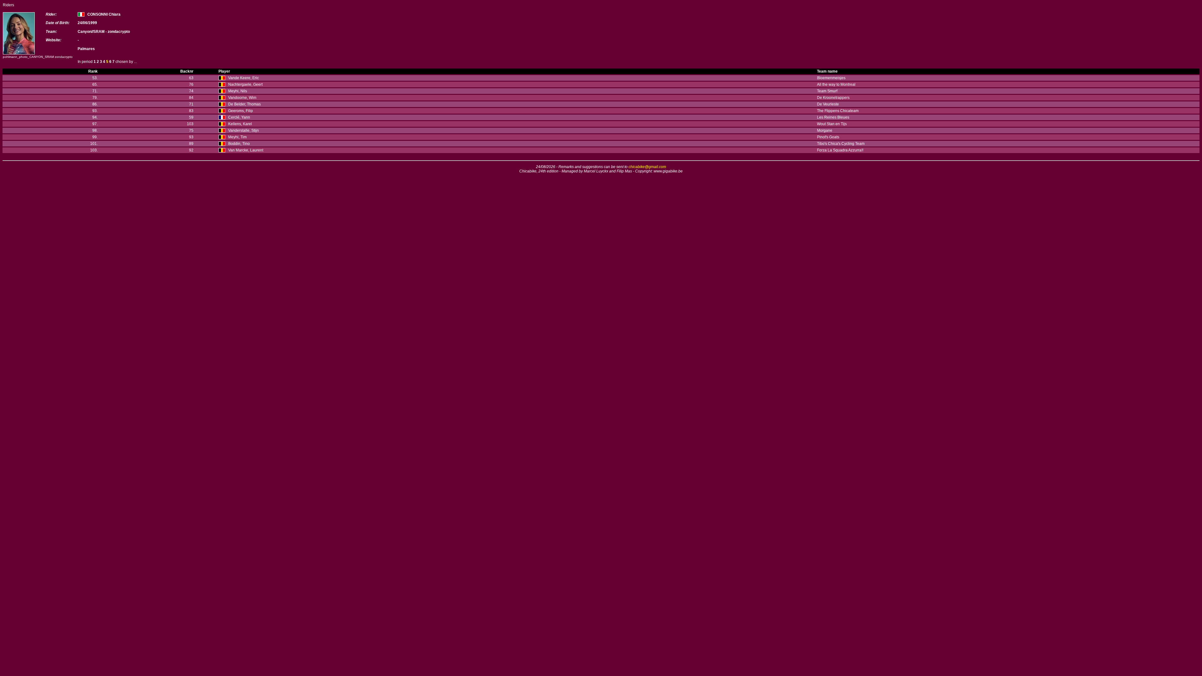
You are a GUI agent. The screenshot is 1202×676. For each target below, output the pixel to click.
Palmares (86, 49)
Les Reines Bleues (833, 117)
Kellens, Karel (240, 124)
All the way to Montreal (836, 84)
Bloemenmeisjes (831, 78)
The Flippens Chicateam (838, 111)
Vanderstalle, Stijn (243, 130)
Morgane (824, 130)
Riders (8, 5)
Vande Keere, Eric (243, 78)
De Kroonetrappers (833, 97)
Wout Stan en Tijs (832, 124)
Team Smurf (827, 91)
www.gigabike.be (668, 171)
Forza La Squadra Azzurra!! (840, 150)
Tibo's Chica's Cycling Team (841, 143)
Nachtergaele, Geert (245, 84)
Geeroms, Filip (240, 111)
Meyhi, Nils (237, 91)
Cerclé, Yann (239, 117)
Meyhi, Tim (237, 137)
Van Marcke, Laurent (245, 150)
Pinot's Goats (828, 137)
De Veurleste (828, 104)
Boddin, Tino (239, 143)
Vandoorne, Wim (242, 97)
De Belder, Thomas (244, 104)
